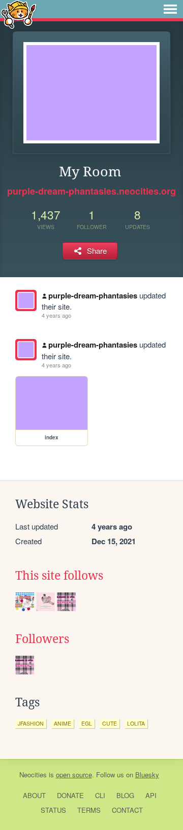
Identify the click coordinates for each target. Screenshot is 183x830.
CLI (100, 795)
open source (74, 774)
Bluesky (147, 774)
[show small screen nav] (170, 9)
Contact (127, 810)
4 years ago (56, 315)
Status (53, 810)
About (34, 795)
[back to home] (18, 14)
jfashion (31, 723)
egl (86, 723)
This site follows (59, 575)
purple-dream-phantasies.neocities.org (91, 191)
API (151, 795)
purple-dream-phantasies (92, 295)
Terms (89, 810)
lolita (136, 723)
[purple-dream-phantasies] (26, 300)
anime (62, 723)
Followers (42, 639)
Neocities (33, 774)
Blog (125, 795)
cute (109, 723)
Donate (70, 795)
